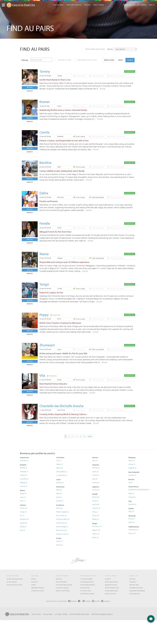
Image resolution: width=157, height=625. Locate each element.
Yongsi (44, 284)
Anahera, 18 (132, 475)
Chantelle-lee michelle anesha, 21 (139, 489)
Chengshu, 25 (24, 519)
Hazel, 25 (131, 493)
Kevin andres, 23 (61, 515)
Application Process (111, 585)
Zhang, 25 (23, 526)
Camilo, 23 (59, 468)
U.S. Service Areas (85, 591)
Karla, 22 (94, 460)
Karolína (45, 162)
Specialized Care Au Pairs (87, 60)
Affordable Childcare (37, 588)
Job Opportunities (135, 588)
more (102, 88)
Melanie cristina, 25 (62, 534)
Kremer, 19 (59, 541)
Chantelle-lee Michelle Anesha (61, 406)
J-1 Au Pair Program (86, 579)
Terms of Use (36, 614)
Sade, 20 (58, 493)
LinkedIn (88, 601)
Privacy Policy (48, 614)
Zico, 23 (22, 530)
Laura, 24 (23, 497)
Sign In (152, 5)
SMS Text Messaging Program (102, 614)
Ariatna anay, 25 (61, 523)
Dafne (43, 193)
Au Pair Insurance (110, 594)
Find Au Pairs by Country (95, 49)
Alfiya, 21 (95, 512)
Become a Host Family (63, 591)
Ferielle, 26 (59, 545)
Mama (44, 254)
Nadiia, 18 (131, 522)
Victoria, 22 (23, 486)
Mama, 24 (131, 460)
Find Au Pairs (58, 5)
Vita (42, 375)
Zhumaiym (47, 345)
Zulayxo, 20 (132, 533)
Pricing (87, 5)
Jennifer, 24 (59, 501)
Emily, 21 (23, 501)
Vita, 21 (130, 482)
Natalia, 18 (59, 464)
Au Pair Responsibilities (87, 585)
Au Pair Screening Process (15, 579)
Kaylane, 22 (23, 468)
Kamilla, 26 (95, 504)
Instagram (107, 601)
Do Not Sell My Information (79, 614)
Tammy (44, 71)
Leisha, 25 (95, 471)
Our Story (132, 579)
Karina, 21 (59, 497)
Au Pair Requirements (87, 582)
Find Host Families (73, 5)
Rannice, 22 (95, 468)
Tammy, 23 (23, 508)
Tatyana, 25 (95, 497)
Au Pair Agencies (134, 594)
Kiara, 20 (94, 479)
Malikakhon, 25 (133, 530)
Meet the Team (134, 585)
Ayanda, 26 (131, 497)
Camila (44, 132)
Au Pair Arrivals (85, 588)
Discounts (34, 582)
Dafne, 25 (59, 490)
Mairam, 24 (95, 534)
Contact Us (132, 582)
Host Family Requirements (64, 585)
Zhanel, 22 (95, 519)
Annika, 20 (95, 482)
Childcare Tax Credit (37, 591)
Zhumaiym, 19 (96, 526)
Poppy (44, 314)
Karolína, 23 (59, 482)
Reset (120, 60)
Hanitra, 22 (131, 464)
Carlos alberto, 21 (61, 471)
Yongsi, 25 (23, 512)
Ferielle (44, 223)
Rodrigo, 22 (23, 482)
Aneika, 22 (95, 475)
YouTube (97, 601)
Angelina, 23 (132, 468)
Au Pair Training (12, 582)
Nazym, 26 (95, 515)
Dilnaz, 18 (95, 537)
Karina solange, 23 (62, 526)
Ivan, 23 (58, 460)
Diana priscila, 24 (61, 530)
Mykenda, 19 (24, 471)
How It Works (98, 5)
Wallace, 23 (23, 475)
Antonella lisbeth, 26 (62, 519)
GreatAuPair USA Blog (136, 591)
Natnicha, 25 (132, 504)
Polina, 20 (131, 519)
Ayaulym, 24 (96, 508)
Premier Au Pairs (64, 60)
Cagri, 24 (131, 511)
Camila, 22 (59, 508)
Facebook (74, 601)
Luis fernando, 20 (61, 475)
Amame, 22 (95, 490)
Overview (59, 579)
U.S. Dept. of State (61, 614)
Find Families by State (87, 594)
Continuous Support (62, 588)
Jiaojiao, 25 (23, 523)
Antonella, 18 (24, 460)
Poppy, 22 (23, 493)
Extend (33, 585)
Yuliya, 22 (95, 501)
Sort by (110, 49)
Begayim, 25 (96, 530)
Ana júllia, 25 (24, 479)
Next (90, 436)
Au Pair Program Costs (112, 588)
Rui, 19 (22, 515)
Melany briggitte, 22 (62, 512)
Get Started (141, 5)
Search (130, 60)
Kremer (44, 102)
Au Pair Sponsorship (111, 582)
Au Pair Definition (61, 582)
